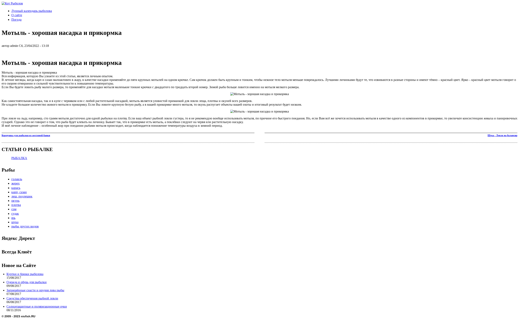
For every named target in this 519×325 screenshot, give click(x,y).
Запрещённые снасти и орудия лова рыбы (35, 290)
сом (13, 209)
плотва (16, 205)
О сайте (16, 15)
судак (15, 213)
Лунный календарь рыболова (31, 11)
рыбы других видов (25, 226)
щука (14, 222)
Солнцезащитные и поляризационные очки (36, 306)
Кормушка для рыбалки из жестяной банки (26, 135)
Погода (16, 19)
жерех (15, 183)
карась (15, 188)
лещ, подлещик (21, 196)
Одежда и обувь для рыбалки (26, 282)
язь (13, 218)
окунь (15, 200)
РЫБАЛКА (19, 158)
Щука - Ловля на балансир (502, 135)
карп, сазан (19, 192)
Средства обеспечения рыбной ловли (32, 298)
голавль (16, 179)
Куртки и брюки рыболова (24, 274)
